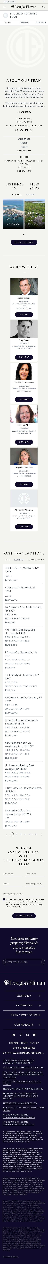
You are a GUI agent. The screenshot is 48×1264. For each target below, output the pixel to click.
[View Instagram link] (27, 1036)
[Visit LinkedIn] (26, 130)
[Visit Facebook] (21, 130)
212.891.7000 (35, 1149)
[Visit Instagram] (16, 130)
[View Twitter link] (20, 1036)
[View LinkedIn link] (34, 1036)
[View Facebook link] (13, 1036)
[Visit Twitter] (31, 130)
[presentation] (24, 217)
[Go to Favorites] (44, 2)
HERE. (40, 1221)
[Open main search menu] (43, 6)
